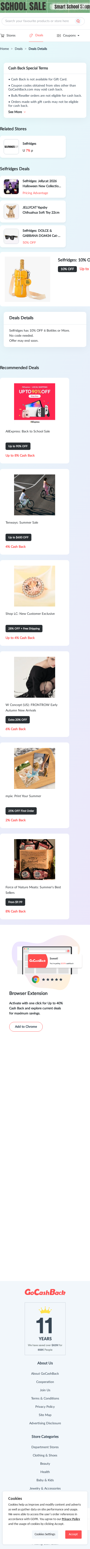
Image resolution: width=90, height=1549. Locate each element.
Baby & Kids (45, 1480)
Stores (10, 35)
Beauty (45, 1463)
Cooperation (45, 1382)
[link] (4, 49)
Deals (39, 35)
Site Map (45, 1415)
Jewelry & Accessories (45, 1488)
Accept (73, 1534)
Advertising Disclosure (45, 1423)
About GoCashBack (45, 1373)
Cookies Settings (45, 1534)
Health (45, 1472)
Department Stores (45, 1447)
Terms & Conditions (45, 1398)
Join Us (45, 1390)
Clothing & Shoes (45, 1455)
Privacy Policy (45, 1406)
